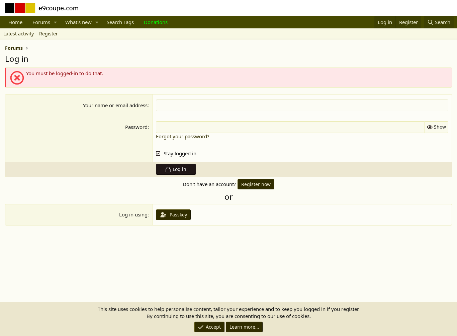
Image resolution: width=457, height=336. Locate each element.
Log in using (133, 214)
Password (136, 127)
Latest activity (18, 33)
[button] (55, 22)
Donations (156, 22)
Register (48, 33)
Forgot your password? (182, 136)
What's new (78, 22)
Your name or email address (115, 105)
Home (15, 22)
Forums (41, 22)
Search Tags (120, 22)
